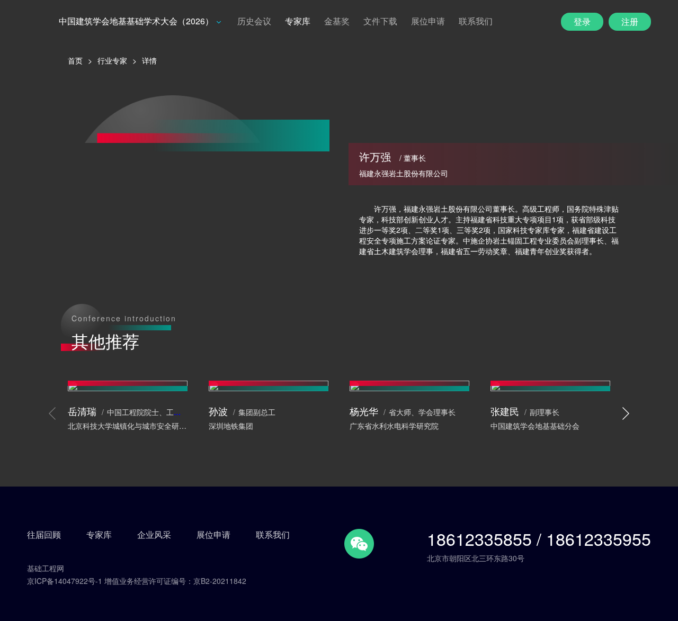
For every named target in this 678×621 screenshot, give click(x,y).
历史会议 (254, 21)
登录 (582, 21)
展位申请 (428, 21)
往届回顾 (44, 535)
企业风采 (154, 535)
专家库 (297, 21)
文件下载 (380, 21)
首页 (75, 60)
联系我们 (476, 21)
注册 (629, 21)
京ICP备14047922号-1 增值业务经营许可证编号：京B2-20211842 (136, 580)
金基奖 (337, 21)
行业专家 (112, 60)
